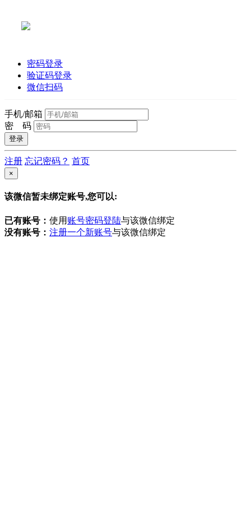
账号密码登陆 (94, 220)
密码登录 (45, 63)
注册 (13, 161)
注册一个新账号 (80, 232)
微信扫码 (45, 87)
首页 (81, 161)
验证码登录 (49, 75)
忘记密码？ (47, 161)
